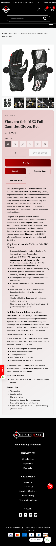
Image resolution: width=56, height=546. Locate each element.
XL (37, 144)
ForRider (13, 33)
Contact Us (28, 486)
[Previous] (6, 70)
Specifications (40, 171)
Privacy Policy (28, 495)
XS (8, 144)
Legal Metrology (15, 180)
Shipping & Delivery (28, 491)
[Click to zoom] (49, 49)
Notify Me (28, 163)
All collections (28, 459)
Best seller (28, 468)
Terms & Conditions (28, 500)
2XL (45, 144)
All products (28, 463)
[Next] (50, 70)
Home (4, 33)
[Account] (39, 9)
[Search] (45, 18)
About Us (28, 482)
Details (15, 171)
